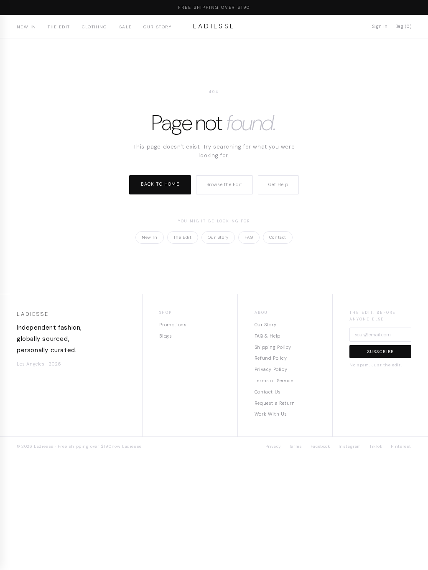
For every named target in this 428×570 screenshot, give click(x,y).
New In (26, 27)
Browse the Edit (224, 184)
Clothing (94, 27)
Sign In (380, 26)
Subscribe (380, 351)
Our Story (157, 27)
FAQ (249, 237)
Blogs (165, 336)
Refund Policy (271, 358)
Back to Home (160, 184)
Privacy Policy (271, 369)
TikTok (375, 446)
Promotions (172, 325)
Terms (295, 446)
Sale (125, 27)
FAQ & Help (267, 336)
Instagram (350, 446)
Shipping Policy (273, 347)
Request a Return (275, 403)
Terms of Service (274, 380)
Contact (277, 237)
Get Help (278, 184)
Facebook (320, 446)
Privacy (273, 446)
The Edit (59, 27)
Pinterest (401, 446)
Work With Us (271, 414)
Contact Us (268, 392)
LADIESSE (214, 26)
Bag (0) (403, 26)
